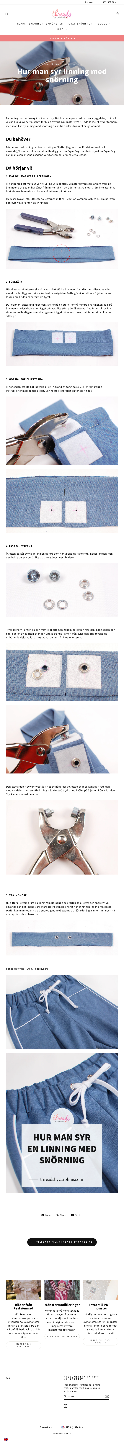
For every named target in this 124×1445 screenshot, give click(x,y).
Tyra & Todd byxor (36, 969)
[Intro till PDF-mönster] (100, 1290)
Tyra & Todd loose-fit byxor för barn (95, 122)
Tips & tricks (65, 64)
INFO (61, 29)
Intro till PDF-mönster (100, 1341)
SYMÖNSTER (55, 23)
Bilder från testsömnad (24, 1345)
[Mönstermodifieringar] (62, 1290)
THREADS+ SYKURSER (28, 23)
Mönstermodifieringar (50, 64)
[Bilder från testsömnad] (23, 1290)
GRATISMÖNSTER (81, 23)
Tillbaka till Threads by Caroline (64, 1241)
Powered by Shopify (62, 1433)
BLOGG (103, 23)
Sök (8, 1378)
